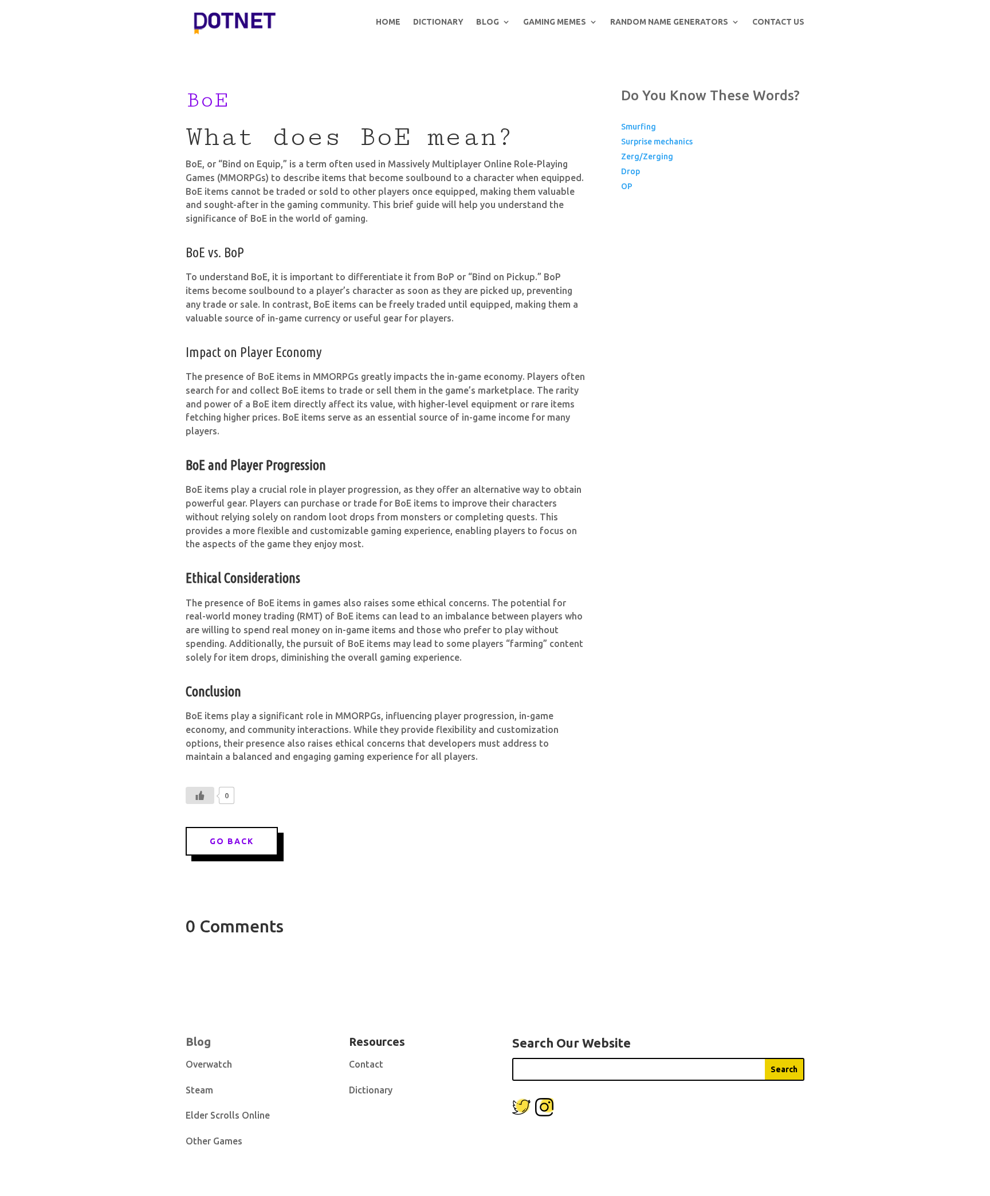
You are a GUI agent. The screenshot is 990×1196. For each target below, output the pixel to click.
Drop (630, 171)
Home (388, 21)
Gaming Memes (554, 21)
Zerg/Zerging (647, 156)
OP (626, 186)
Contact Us (778, 21)
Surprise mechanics (657, 141)
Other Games (214, 1141)
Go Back (232, 841)
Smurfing (638, 126)
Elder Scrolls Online (228, 1115)
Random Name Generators (669, 21)
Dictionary (438, 21)
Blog (487, 21)
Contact (366, 1064)
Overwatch (209, 1064)
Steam (199, 1090)
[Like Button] (200, 795)
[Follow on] (521, 1107)
